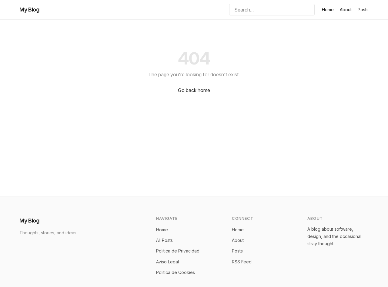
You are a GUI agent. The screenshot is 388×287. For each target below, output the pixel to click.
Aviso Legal (167, 261)
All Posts (164, 240)
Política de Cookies (175, 272)
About (346, 9)
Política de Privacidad (177, 250)
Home (328, 9)
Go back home (194, 90)
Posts (363, 9)
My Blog (29, 9)
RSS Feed (242, 261)
